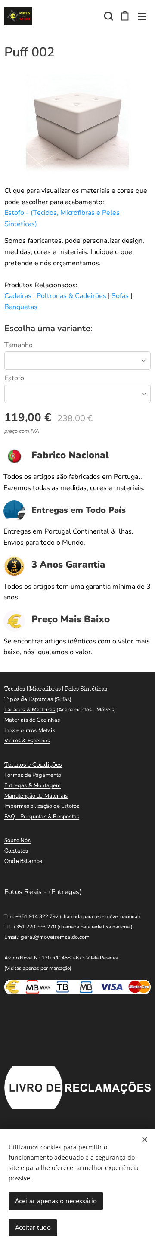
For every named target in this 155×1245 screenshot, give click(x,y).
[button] (107, 16)
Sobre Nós (17, 840)
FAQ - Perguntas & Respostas (41, 816)
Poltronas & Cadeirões (71, 296)
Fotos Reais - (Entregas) (43, 892)
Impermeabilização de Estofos (41, 806)
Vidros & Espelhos (27, 741)
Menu (142, 16)
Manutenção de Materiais (36, 796)
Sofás (121, 296)
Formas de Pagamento (33, 775)
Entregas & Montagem (32, 785)
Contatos (16, 850)
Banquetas (20, 307)
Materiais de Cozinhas (32, 720)
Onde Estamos (23, 861)
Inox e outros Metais (29, 730)
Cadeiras (18, 296)
